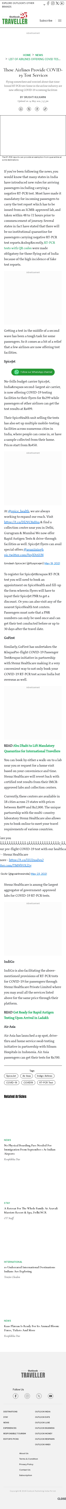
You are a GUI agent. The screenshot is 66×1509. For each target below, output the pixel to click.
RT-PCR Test (46, 1082)
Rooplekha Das (12, 1159)
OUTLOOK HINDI (42, 1444)
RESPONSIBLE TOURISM (14, 1433)
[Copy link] (45, 108)
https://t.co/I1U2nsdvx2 (26, 860)
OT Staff (9, 1218)
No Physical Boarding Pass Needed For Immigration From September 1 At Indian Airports (29, 1149)
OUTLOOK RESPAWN (44, 1439)
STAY (5, 1417)
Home (27, 55)
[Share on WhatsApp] (21, 108)
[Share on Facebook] (37, 108)
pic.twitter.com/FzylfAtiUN (23, 555)
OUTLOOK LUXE (42, 1422)
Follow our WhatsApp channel (36, 372)
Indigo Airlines (44, 1075)
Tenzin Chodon (12, 1277)
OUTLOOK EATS (42, 1417)
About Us (23, 1453)
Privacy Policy (26, 1464)
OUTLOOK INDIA (42, 1411)
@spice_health (18, 511)
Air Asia (27, 1075)
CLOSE (62, 1499)
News (39, 55)
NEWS (6, 1422)
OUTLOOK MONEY (43, 1433)
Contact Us (24, 1469)
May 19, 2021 (52, 563)
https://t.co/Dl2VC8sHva (22, 522)
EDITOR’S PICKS (11, 1439)
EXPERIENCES (9, 1428)
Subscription (25, 1475)
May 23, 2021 (39, 874)
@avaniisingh (33, 549)
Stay (7, 1203)
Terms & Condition (28, 1458)
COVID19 (28, 1082)
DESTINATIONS (10, 1411)
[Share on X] (29, 108)
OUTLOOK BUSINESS (44, 1428)
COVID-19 (11, 1082)
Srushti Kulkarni (35, 97)
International (13, 1261)
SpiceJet (11, 1075)
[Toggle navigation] (60, 20)
